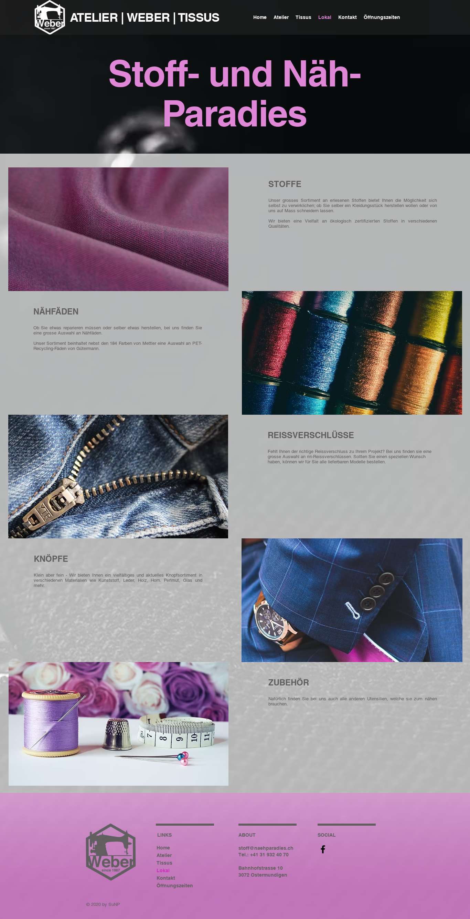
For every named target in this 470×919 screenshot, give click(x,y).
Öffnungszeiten (175, 885)
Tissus (164, 863)
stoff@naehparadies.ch (265, 848)
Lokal (163, 870)
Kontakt (166, 878)
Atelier (164, 855)
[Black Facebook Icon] (323, 849)
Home (163, 847)
